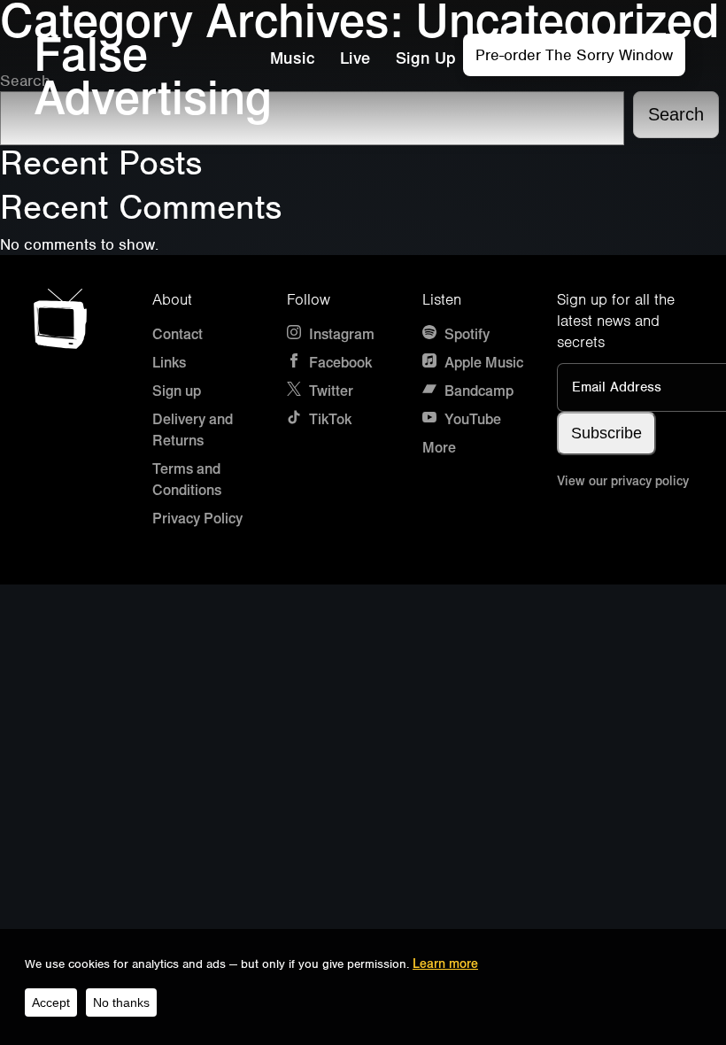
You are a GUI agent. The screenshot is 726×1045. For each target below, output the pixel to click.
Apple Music (482, 362)
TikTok (328, 419)
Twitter (329, 391)
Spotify (465, 334)
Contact (177, 334)
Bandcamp (477, 391)
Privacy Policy (197, 518)
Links (169, 362)
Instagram (340, 334)
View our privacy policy (623, 481)
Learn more (445, 963)
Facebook (338, 362)
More (439, 447)
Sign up (176, 391)
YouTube (471, 419)
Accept (51, 1002)
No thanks (121, 1002)
